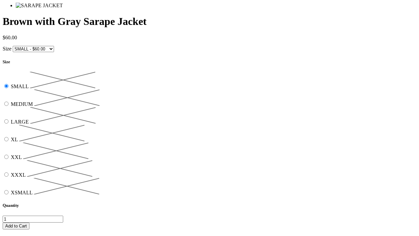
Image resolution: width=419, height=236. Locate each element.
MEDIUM (22, 104)
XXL (17, 157)
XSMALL (22, 192)
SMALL (20, 86)
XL (15, 139)
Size (7, 48)
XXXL (19, 175)
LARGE (20, 122)
